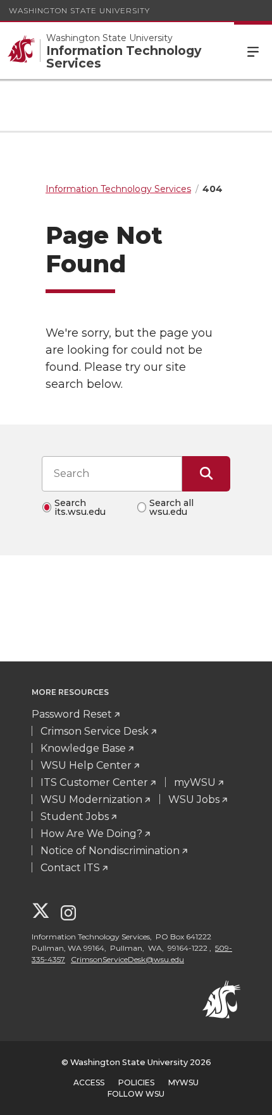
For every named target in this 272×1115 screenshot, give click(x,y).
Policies (136, 1082)
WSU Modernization (91, 799)
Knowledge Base (83, 748)
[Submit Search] (206, 473)
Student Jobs (74, 817)
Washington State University (79, 10)
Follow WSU (136, 1094)
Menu (253, 50)
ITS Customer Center (94, 782)
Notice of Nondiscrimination (110, 851)
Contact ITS (70, 868)
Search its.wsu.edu (80, 507)
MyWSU (183, 1082)
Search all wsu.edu (171, 507)
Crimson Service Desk (94, 731)
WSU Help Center (86, 765)
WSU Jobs (193, 799)
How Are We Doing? (91, 834)
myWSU (195, 782)
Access (88, 1082)
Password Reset (72, 714)
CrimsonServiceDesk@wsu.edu (127, 959)
